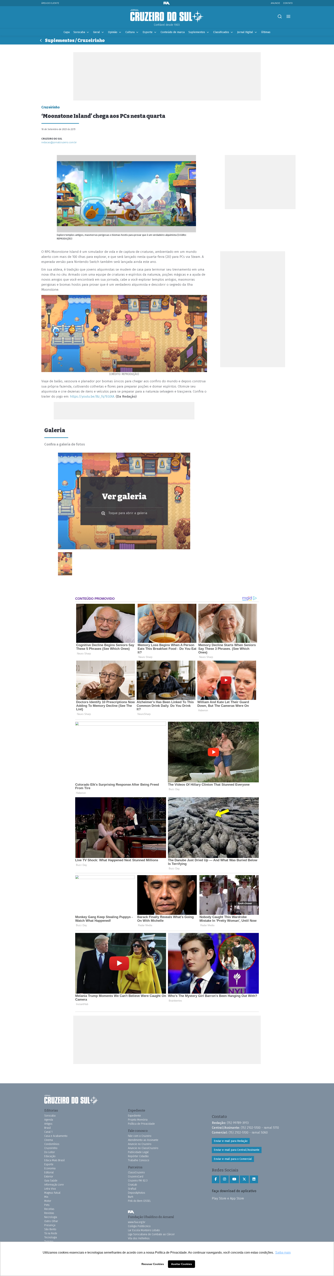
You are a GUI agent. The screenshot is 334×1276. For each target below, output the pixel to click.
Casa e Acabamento (55, 1136)
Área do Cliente (50, 3)
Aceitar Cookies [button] (181, 1264)
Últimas (265, 32)
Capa (67, 32)
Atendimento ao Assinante (143, 1140)
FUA (131, 1212)
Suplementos (196, 32)
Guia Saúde (50, 1180)
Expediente (134, 1115)
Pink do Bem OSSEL (139, 1201)
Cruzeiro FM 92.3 (137, 1180)
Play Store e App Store (228, 1198)
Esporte (148, 32)
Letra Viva (50, 1188)
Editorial (49, 1172)
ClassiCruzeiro (136, 1172)
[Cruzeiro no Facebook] (215, 1179)
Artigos (48, 1123)
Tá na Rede (50, 1233)
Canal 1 (48, 1132)
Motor (47, 1201)
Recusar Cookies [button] (152, 1264)
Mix (46, 1196)
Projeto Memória (137, 1119)
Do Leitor (49, 1152)
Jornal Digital (245, 32)
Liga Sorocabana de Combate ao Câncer (151, 1234)
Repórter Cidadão (138, 1156)
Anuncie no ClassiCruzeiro (143, 1148)
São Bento (50, 1229)
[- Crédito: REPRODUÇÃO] (65, 563)
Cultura (130, 32)
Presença (49, 1225)
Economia (49, 1168)
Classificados (221, 32)
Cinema (48, 1140)
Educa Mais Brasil (54, 1160)
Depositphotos (136, 1192)
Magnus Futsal (52, 1192)
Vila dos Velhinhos (139, 1238)
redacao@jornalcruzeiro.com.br (59, 142)
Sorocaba (79, 32)
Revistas (49, 1213)
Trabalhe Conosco (138, 1160)
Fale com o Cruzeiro (139, 1136)
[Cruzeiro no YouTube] (234, 1179)
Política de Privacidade (141, 1123)
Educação (49, 1156)
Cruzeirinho (50, 1148)
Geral (96, 32)
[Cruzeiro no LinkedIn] (254, 1179)
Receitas (49, 1209)
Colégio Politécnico (139, 1226)
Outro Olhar (51, 1221)
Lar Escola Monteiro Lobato (144, 1230)
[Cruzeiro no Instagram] (224, 1179)
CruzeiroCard (135, 1176)
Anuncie (275, 3)
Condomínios (51, 1144)
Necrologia (50, 1217)
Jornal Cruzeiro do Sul (167, 16)
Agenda (48, 1119)
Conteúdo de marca (173, 32)
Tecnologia (50, 1237)
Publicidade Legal (138, 1152)
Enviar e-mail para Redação (231, 1141)
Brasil (47, 1127)
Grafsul (132, 1188)
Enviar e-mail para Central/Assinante (236, 1150)
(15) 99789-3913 (238, 1123)
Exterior (48, 1176)
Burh (130, 1196)
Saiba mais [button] (283, 1252)
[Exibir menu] (288, 16)
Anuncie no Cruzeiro (139, 1144)
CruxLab (132, 1184)
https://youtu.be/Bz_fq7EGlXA (92, 396)
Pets (46, 1205)
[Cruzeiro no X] (244, 1179)
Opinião (112, 32)
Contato (288, 3)
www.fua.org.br (136, 1222)
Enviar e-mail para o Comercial (233, 1159)
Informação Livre (54, 1184)
